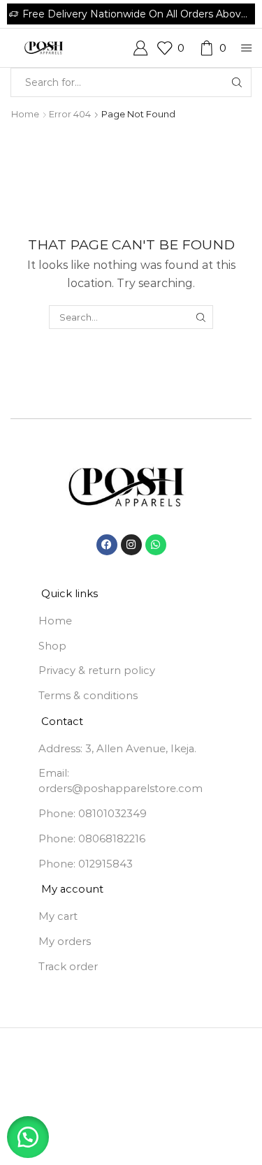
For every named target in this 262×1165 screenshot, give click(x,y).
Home (25, 113)
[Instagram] (131, 544)
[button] (28, 1137)
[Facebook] (106, 544)
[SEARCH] (201, 317)
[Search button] (237, 82)
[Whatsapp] (155, 544)
